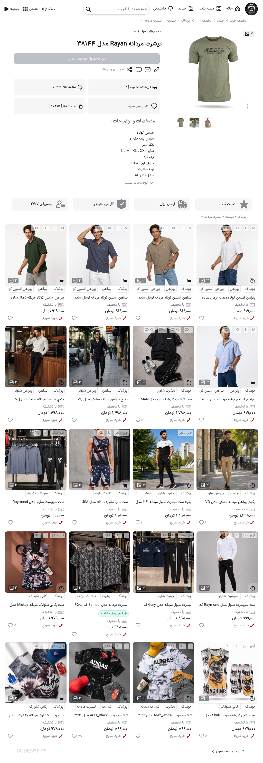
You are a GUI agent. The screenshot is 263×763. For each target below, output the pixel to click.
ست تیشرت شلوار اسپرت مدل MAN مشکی (166, 400)
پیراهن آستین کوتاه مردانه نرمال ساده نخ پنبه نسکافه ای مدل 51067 (165, 298)
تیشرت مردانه (153, 20)
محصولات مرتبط (149, 31)
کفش (147, 493)
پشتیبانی (159, 8)
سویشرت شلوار (37, 493)
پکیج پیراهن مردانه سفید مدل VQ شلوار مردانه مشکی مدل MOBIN (39, 400)
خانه (229, 8)
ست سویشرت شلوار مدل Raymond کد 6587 (227, 605)
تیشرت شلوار (166, 390)
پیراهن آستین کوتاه (210, 289)
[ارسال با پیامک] (138, 70)
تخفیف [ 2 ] (203, 20)
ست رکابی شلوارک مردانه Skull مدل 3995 (230, 716)
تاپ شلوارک (103, 493)
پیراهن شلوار (87, 390)
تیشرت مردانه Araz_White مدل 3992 (164, 715)
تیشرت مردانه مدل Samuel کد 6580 (101, 605)
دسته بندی (206, 8)
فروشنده (137, 87)
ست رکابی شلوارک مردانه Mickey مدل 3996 (37, 605)
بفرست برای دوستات (112, 69)
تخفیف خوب (238, 20)
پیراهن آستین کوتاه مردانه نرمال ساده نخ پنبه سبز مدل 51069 (37, 298)
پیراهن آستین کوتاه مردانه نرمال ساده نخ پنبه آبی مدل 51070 (228, 400)
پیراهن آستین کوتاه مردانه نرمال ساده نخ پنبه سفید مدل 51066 (228, 298)
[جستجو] (88, 8)
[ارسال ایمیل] (147, 70)
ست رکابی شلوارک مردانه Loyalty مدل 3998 (36, 716)
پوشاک (185, 20)
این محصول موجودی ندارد (87, 58)
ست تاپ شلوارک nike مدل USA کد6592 (105, 502)
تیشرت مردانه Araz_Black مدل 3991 (101, 715)
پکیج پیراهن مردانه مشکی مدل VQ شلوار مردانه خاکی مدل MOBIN (230, 502)
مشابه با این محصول (231, 751)
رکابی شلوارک (38, 596)
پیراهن (234, 289)
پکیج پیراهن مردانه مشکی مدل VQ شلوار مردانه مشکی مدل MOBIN (103, 400)
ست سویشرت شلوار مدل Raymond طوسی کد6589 (38, 502)
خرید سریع (241, 318)
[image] (181, 123)
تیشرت (172, 20)
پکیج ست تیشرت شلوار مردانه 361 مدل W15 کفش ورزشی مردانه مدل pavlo (164, 502)
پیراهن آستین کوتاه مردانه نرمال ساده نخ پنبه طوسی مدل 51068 (101, 298)
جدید (182, 8)
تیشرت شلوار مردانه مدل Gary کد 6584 (168, 605)
